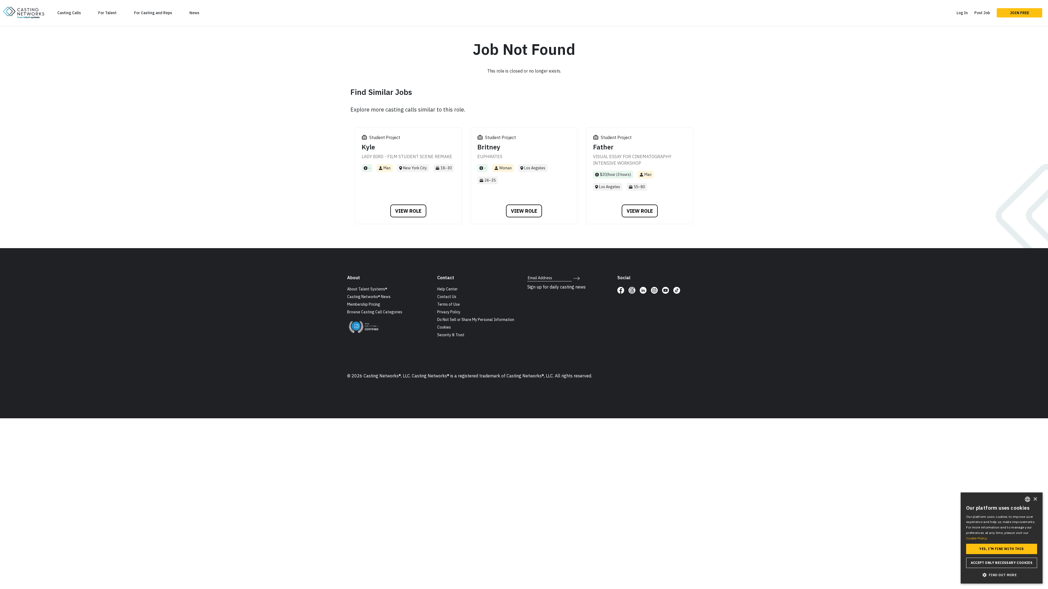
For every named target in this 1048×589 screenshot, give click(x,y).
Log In (962, 12)
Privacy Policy (448, 311)
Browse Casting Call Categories (374, 311)
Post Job (982, 12)
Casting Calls (69, 12)
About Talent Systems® (367, 289)
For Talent (107, 12)
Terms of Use (448, 304)
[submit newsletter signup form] (576, 277)
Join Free (1019, 12)
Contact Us (446, 296)
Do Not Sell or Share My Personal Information (475, 319)
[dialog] (1002, 538)
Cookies (444, 327)
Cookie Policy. (976, 538)
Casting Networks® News (369, 296)
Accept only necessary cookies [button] (1002, 563)
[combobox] (1027, 499)
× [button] (1035, 499)
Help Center (447, 289)
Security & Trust (451, 334)
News (194, 12)
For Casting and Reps (153, 12)
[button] (1001, 575)
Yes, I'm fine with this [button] (1001, 549)
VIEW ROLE (408, 211)
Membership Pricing (363, 304)
